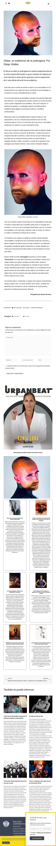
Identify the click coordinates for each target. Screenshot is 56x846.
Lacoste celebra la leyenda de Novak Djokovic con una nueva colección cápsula (41, 643)
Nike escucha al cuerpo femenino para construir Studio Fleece (15, 519)
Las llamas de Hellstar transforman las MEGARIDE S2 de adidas (15, 591)
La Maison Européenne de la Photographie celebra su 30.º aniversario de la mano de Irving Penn (41, 519)
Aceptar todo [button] (6, 842)
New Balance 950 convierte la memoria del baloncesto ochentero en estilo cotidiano (15, 643)
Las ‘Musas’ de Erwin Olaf (36, 716)
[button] (15, 316)
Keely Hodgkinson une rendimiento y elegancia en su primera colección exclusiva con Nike (41, 592)
